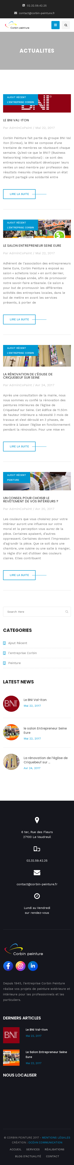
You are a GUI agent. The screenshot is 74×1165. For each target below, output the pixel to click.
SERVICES (33, 1149)
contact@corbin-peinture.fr (36, 13)
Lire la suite (19, 194)
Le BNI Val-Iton (16, 120)
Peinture (13, 480)
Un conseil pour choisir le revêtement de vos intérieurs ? (30, 500)
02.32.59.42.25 (36, 5)
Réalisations (54, 1149)
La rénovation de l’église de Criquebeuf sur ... (46, 760)
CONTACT (52, 1156)
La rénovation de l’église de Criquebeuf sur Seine (28, 376)
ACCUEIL (15, 1149)
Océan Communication (45, 1142)
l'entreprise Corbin (20, 102)
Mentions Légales (56, 1137)
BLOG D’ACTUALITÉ (28, 1156)
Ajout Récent (16, 97)
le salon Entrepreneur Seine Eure (32, 245)
